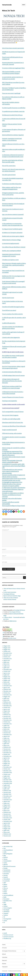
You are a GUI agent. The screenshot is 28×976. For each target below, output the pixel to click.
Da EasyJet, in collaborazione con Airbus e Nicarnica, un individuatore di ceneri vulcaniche (13, 494)
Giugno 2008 (6, 787)
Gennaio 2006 (7, 835)
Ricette (4, 963)
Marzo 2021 (6, 664)
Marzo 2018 (6, 682)
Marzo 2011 (6, 765)
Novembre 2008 (7, 781)
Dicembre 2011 (7, 750)
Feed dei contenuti (8, 935)
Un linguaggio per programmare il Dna (12, 451)
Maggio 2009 (6, 778)
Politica (5, 893)
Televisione (6, 911)
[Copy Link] (3, 514)
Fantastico (6, 873)
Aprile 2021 (6, 662)
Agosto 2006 (6, 823)
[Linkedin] (11, 511)
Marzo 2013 (6, 729)
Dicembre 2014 (7, 703)
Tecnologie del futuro (9, 594)
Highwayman (13, 621)
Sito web (4, 562)
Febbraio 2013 (7, 731)
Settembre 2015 (7, 694)
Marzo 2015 (6, 700)
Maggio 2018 (6, 680)
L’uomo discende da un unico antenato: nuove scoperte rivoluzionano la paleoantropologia (12, 471)
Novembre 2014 (7, 705)
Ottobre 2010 (6, 769)
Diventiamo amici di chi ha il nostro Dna (12, 422)
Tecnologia (6, 909)
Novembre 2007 (7, 796)
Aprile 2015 (6, 698)
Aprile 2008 (6, 788)
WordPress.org (7, 938)
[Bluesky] (6, 511)
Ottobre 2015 (6, 693)
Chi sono (4, 947)
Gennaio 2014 (6, 716)
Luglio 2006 (6, 825)
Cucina (5, 862)
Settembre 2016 (7, 685)
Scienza (5, 906)
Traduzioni (4, 966)
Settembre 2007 (7, 799)
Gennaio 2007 (7, 814)
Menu (23, 4)
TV (4, 917)
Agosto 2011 (6, 758)
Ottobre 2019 (6, 671)
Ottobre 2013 (6, 722)
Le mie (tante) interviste (9, 592)
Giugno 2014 (6, 711)
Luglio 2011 (6, 760)
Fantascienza (6, 870)
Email (4, 555)
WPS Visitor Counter (12, 638)
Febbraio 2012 (7, 747)
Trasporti (5, 913)
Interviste (4, 957)
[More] (6, 514)
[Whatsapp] (19, 511)
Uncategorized (7, 918)
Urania (5, 920)
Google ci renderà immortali (9, 429)
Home (3, 944)
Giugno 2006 (6, 826)
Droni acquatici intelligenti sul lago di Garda (13, 505)
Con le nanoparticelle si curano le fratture (13, 411)
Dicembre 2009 (7, 770)
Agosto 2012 (6, 736)
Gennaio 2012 (6, 749)
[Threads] (13, 511)
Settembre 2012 (7, 734)
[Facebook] (3, 511)
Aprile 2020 (6, 667)
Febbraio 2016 (7, 689)
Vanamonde (7, 5)
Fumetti (5, 877)
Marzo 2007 (6, 810)
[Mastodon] (8, 511)
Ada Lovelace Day (7, 846)
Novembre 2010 (7, 767)
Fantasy (5, 875)
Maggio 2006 (6, 828)
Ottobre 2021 (6, 656)
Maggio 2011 (6, 763)
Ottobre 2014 (6, 707)
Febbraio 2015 (7, 702)
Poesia (5, 891)
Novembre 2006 (7, 817)
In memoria (6, 881)
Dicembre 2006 (7, 816)
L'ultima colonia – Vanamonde (11, 617)
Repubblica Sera (7, 900)
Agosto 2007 (6, 801)
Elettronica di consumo (9, 866)
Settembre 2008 (7, 783)
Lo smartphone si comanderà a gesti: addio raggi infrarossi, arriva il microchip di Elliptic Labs (13, 465)
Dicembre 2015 (7, 691)
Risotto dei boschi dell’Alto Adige (12, 596)
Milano (5, 884)
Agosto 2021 (6, 660)
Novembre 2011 (7, 752)
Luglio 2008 (6, 785)
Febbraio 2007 (7, 812)
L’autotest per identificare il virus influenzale (14, 426)
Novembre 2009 (7, 772)
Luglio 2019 (6, 675)
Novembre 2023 (7, 653)
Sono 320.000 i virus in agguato (10, 415)
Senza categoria (7, 908)
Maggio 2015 (6, 696)
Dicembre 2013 (7, 718)
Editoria (5, 864)
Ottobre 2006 (6, 819)
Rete (4, 902)
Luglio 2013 (6, 725)
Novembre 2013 (7, 720)
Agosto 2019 (6, 673)
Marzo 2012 (6, 745)
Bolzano (5, 857)
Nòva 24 (5, 888)
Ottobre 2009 (6, 774)
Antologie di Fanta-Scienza (9, 951)
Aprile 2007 (6, 808)
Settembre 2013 (7, 723)
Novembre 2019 (7, 669)
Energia (5, 868)
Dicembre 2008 (7, 779)
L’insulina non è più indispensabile (11, 419)
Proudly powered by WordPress (14, 970)
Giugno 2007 (6, 805)
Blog (4, 855)
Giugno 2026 (6, 646)
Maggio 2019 (6, 676)
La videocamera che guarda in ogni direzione (13, 487)
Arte (4, 848)
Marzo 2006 (6, 832)
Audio (4, 852)
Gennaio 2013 (6, 732)
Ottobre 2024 (6, 651)
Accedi (5, 933)
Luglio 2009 (6, 776)
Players (5, 890)
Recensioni (6, 899)
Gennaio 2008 (7, 792)
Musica (5, 886)
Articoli (4, 954)
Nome (4, 549)
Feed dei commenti (8, 936)
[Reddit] (24, 511)
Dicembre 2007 (7, 794)
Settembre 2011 (7, 756)
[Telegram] (21, 511)
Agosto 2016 (6, 687)
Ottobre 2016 (6, 684)
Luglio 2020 (6, 665)
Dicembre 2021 (7, 655)
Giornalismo (6, 879)
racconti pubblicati (8, 895)
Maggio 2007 (6, 807)
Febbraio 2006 (7, 834)
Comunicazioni (7, 861)
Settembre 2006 (7, 821)
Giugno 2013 (6, 727)
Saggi (4, 904)
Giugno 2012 (6, 740)
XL (4, 922)
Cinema (5, 859)
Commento (5, 530)
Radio (4, 897)
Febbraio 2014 (7, 714)
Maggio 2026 (6, 647)
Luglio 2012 (6, 738)
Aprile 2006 (6, 830)
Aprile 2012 (6, 743)
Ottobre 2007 (6, 797)
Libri (4, 882)
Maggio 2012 (6, 741)
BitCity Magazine (7, 853)
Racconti (4, 960)
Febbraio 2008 (7, 790)
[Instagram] (16, 511)
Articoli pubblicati (8, 850)
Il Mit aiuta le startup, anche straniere (12, 433)
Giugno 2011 (6, 761)
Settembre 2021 (7, 658)
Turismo (5, 915)
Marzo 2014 (6, 712)
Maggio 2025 (6, 649)
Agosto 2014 (6, 709)
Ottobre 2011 (6, 754)
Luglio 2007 (6, 803)
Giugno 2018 (6, 678)
